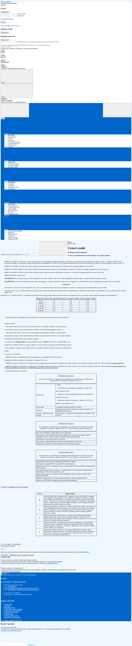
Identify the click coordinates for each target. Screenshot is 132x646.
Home (70, 242)
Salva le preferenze (15, 571)
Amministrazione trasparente (12, 617)
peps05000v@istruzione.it (23, 588)
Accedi (3, 5)
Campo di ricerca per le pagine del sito (11, 254)
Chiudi (3, 55)
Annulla (3, 100)
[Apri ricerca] (117, 110)
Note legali (7, 606)
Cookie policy (8, 604)
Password (20, 16)
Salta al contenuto (6, 1)
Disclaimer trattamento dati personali (11, 630)
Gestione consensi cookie (11, 615)
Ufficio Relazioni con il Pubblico (13, 609)
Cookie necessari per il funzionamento (12, 568)
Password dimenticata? (7, 19)
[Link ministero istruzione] (9, 3)
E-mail (19, 41)
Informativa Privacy (10, 607)
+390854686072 (11, 586)
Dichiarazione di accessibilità (12, 611)
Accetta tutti (28, 555)
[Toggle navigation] (15, 110)
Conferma (9, 100)
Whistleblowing (8, 614)
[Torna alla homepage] (66, 102)
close (2, 118)
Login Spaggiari (47, 45)
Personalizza (4, 555)
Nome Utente (21, 14)
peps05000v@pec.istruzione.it (23, 590)
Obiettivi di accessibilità (11, 612)
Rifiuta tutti (15, 555)
